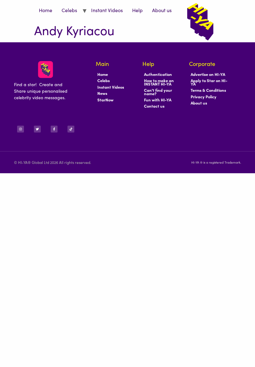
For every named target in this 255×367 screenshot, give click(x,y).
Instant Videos (107, 10)
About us (162, 10)
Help (137, 10)
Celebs (69, 10)
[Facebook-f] (54, 129)
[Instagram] (20, 129)
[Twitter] (37, 129)
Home (45, 10)
